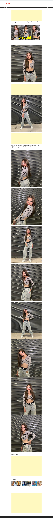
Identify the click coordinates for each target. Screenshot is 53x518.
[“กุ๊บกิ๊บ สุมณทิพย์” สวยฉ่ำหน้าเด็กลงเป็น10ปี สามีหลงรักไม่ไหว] (37, 486)
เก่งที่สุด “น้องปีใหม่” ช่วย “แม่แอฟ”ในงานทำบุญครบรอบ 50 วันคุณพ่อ (16, 488)
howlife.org (7, 3)
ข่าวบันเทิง (5, 7)
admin (16, 23)
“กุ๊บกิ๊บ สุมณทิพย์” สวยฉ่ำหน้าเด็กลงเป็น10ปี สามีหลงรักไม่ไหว (36, 487)
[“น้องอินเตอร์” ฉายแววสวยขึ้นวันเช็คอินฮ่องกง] (26, 486)
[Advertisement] (26, 15)
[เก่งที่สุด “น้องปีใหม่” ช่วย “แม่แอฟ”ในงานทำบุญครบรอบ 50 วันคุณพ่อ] (16, 486)
